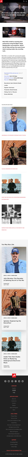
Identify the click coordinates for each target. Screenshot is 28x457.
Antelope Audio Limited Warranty (14, 436)
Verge (4, 9)
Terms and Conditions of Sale (14, 420)
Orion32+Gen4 (14, 275)
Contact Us (14, 401)
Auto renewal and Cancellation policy (14, 429)
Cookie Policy (14, 422)
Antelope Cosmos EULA (14, 427)
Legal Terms (14, 413)
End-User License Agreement (14, 425)
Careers (14, 403)
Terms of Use (14, 418)
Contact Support (14, 444)
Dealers (14, 405)
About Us (14, 398)
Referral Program (14, 407)
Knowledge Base (14, 442)
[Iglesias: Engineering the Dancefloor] (14, 309)
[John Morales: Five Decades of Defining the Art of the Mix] (14, 267)
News (14, 409)
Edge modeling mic (12, 7)
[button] (26, 1)
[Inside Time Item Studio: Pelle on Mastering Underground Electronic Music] (14, 351)
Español (14, 388)
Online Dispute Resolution (14, 433)
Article (5, 275)
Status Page (14, 446)
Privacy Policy (14, 416)
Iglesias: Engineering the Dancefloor (10, 168)
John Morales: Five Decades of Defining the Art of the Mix (14, 135)
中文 (14, 392)
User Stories (21, 7)
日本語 (14, 390)
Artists (4, 7)
